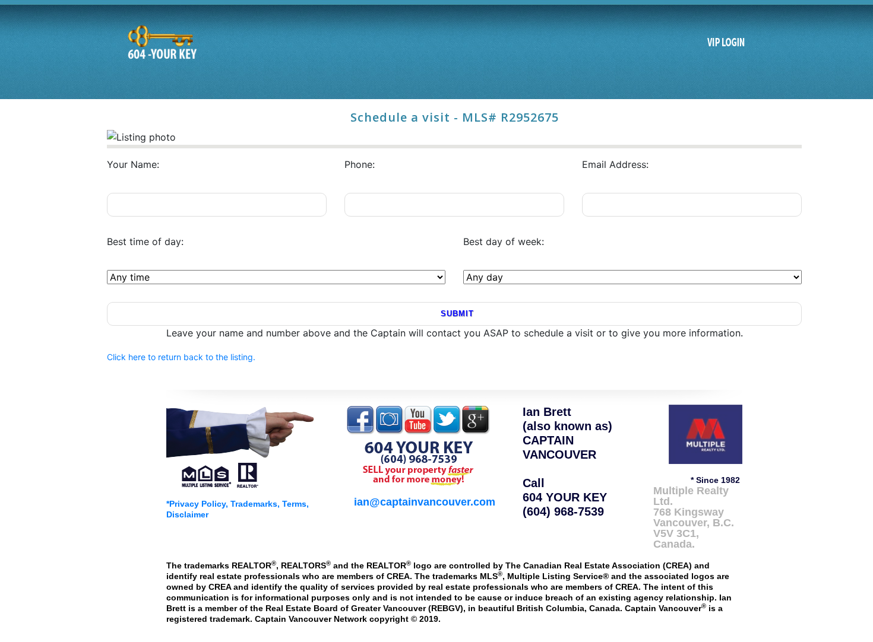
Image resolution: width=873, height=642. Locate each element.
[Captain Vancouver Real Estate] (240, 446)
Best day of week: (503, 241)
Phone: (359, 164)
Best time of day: (145, 241)
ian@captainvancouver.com (424, 502)
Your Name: (133, 164)
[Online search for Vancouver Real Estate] (161, 42)
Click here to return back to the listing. (181, 357)
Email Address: (615, 164)
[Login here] (726, 43)
